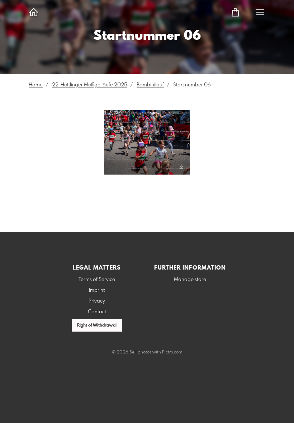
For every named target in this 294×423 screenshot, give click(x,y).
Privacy (97, 301)
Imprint (97, 290)
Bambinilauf (150, 84)
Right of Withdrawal (97, 325)
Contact (97, 311)
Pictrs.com (172, 352)
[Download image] (181, 166)
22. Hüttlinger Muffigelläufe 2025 (89, 84)
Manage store (190, 279)
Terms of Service (97, 279)
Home (36, 84)
